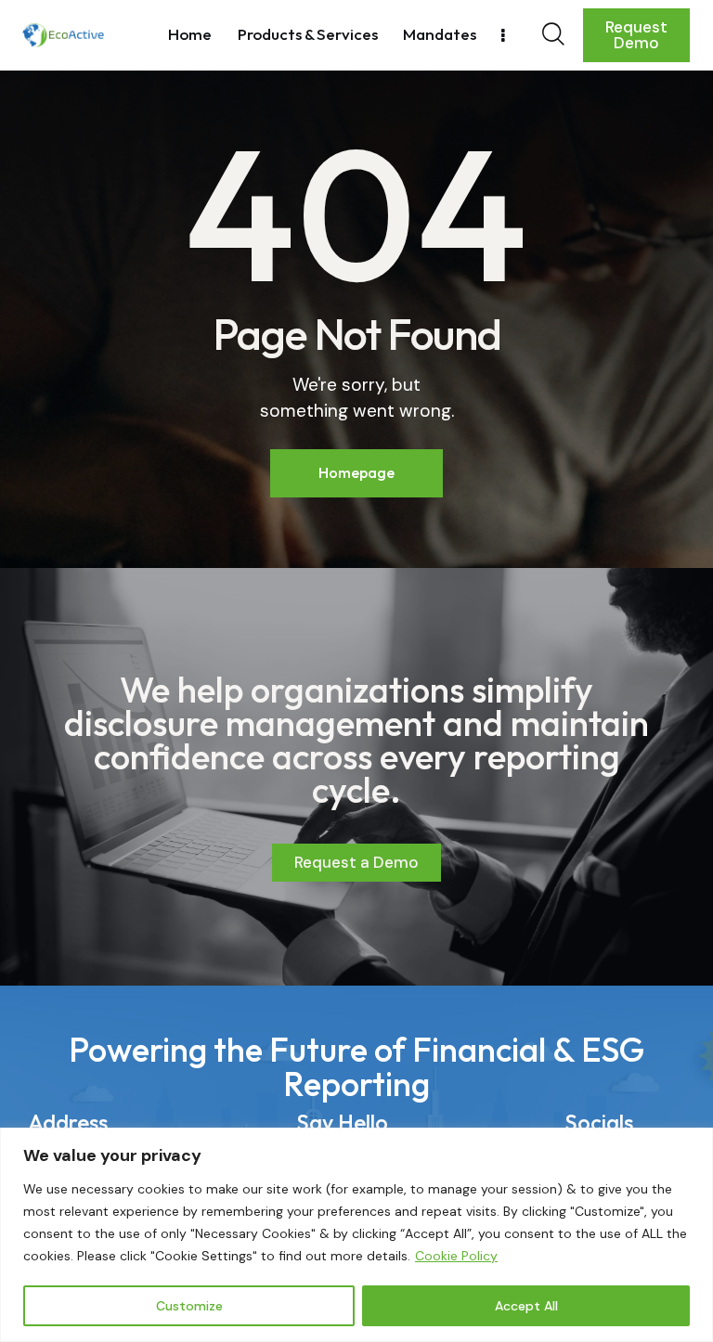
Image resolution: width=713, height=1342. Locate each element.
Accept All (526, 1305)
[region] (356, 1235)
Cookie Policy (456, 1255)
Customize (189, 1305)
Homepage (356, 472)
